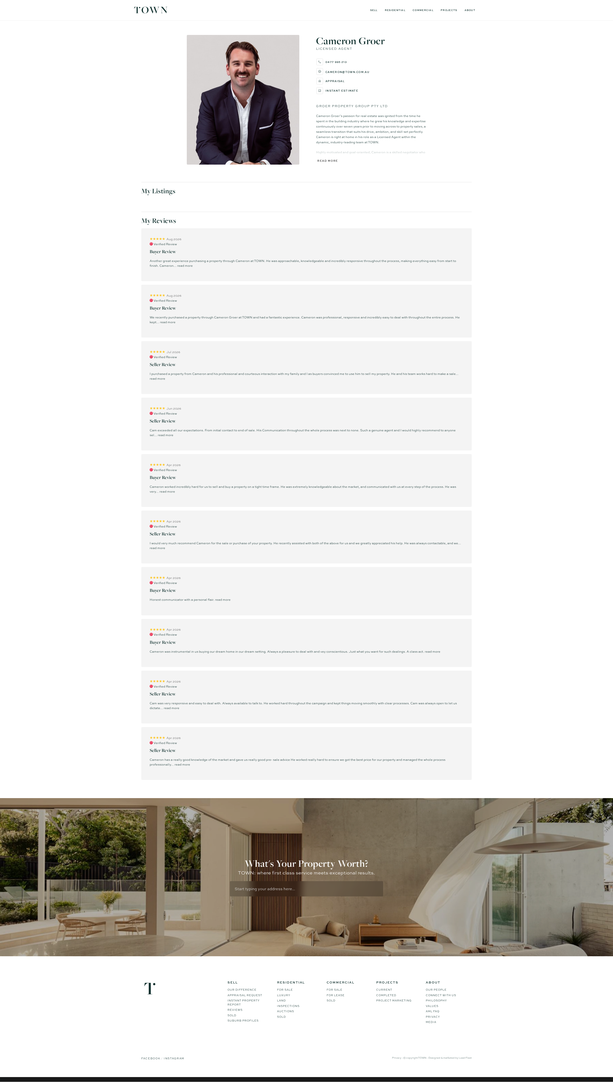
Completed (386, 995)
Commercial (423, 10)
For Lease (336, 995)
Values (432, 1006)
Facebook (151, 1058)
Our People (436, 989)
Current (384, 989)
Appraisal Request (244, 995)
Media (431, 1022)
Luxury (283, 995)
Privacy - (397, 1057)
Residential (395, 10)
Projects (449, 10)
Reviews (235, 1010)
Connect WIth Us (441, 995)
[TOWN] (151, 12)
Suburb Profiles (243, 1020)
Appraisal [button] (335, 81)
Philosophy (436, 1000)
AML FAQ (432, 1011)
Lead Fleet (465, 1057)
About (470, 10)
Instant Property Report (243, 1002)
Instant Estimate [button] (341, 90)
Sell (374, 10)
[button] (371, 71)
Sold (231, 1015)
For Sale (285, 989)
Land (281, 1000)
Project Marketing (394, 1000)
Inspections (288, 1006)
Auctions (285, 1011)
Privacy (433, 1016)
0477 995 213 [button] (336, 62)
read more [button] (185, 265)
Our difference (241, 989)
